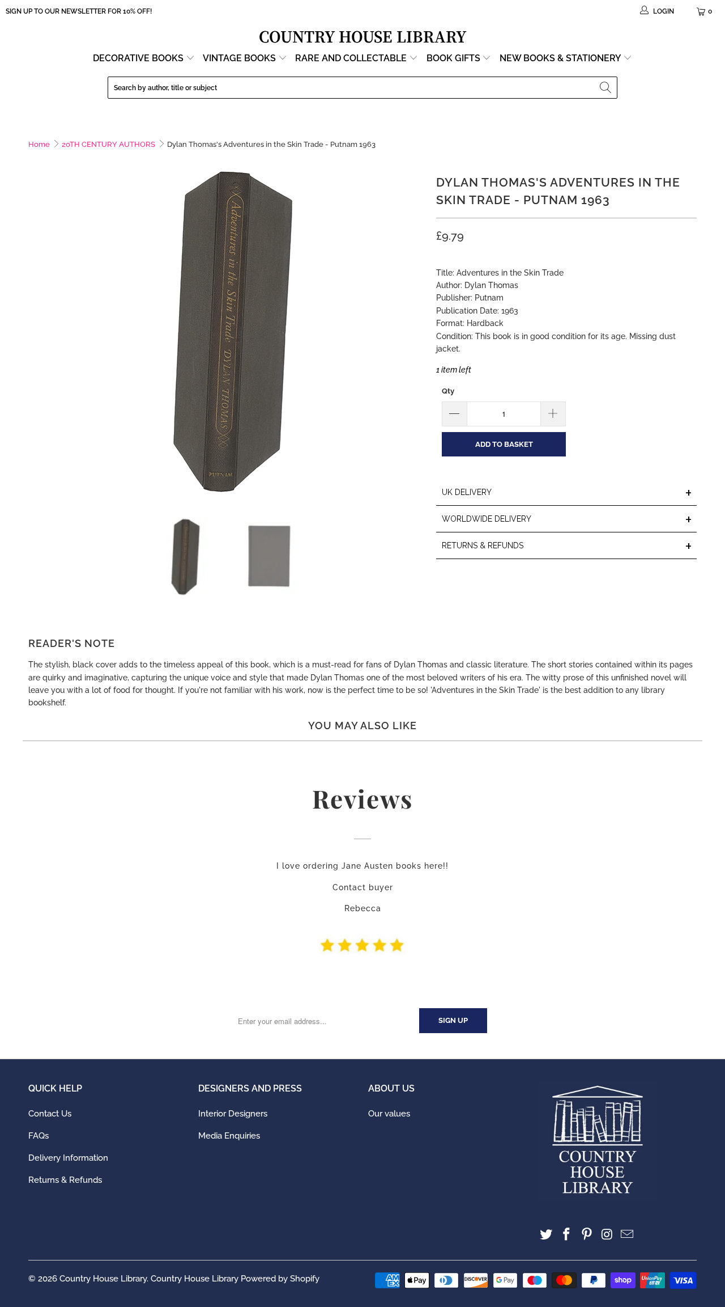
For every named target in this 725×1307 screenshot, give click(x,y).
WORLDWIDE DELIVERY (567, 520)
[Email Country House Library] (627, 1235)
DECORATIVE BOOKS (139, 58)
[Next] (416, 331)
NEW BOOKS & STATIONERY (561, 58)
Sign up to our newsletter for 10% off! (79, 11)
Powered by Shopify (280, 1279)
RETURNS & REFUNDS (567, 546)
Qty (448, 391)
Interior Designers (232, 1114)
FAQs (38, 1136)
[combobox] (362, 88)
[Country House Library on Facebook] (566, 1235)
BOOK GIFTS (455, 58)
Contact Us (49, 1114)
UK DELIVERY (567, 493)
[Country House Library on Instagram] (607, 1235)
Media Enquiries (229, 1136)
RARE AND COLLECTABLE (352, 58)
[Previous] (37, 331)
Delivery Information (68, 1158)
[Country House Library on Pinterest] (586, 1235)
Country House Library (103, 1279)
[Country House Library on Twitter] (546, 1235)
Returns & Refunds (65, 1180)
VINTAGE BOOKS (239, 58)
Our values (389, 1114)
